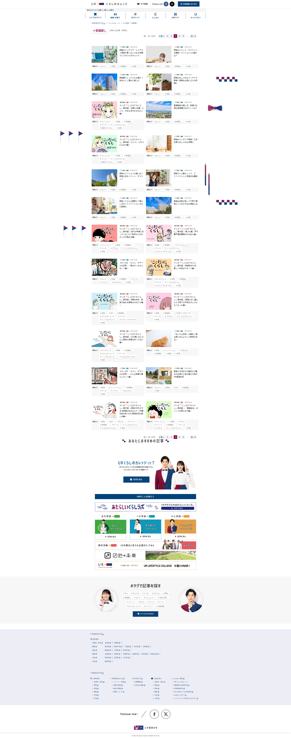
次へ (192, 36)
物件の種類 (117, 688)
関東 (95, 685)
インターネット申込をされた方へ (185, 698)
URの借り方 (137, 678)
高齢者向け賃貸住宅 (180, 685)
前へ (162, 36)
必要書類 (138, 682)
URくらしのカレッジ (181, 682)
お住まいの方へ (179, 695)
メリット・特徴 (119, 682)
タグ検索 (126, 23)
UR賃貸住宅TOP (97, 23)
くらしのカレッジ (113, 23)
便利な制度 (117, 685)
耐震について (118, 692)
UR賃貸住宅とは (117, 678)
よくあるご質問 (177, 678)
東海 (95, 688)
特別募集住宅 (178, 688)
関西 (95, 692)
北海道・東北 (98, 682)
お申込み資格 (139, 685)
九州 (95, 698)
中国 (95, 695)
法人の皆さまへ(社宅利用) (182, 692)
